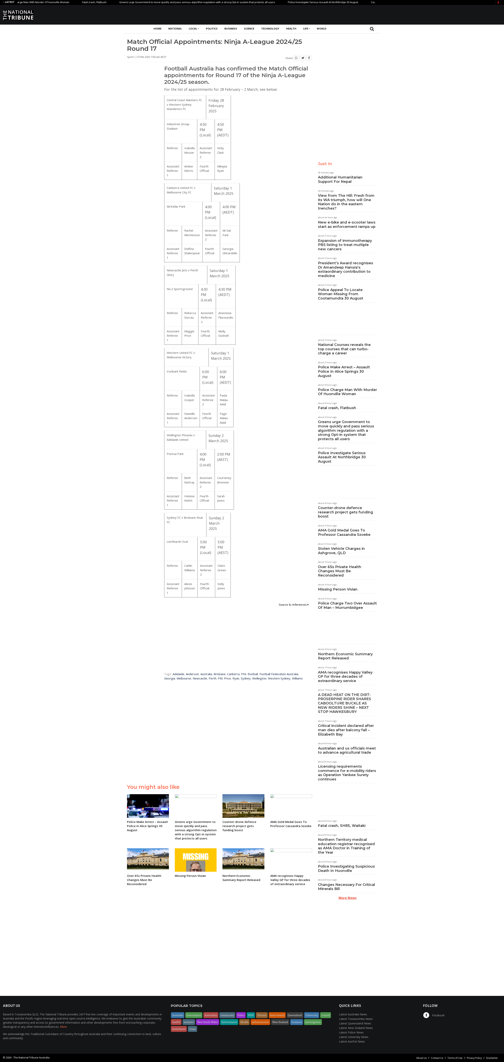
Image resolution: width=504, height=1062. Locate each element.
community (227, 1015)
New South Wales (207, 1022)
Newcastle (200, 678)
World (321, 28)
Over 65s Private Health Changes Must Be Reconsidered (339, 571)
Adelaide (178, 674)
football (253, 674)
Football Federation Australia (278, 674)
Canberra (233, 674)
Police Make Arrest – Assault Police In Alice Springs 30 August (344, 371)
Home (157, 28)
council (325, 1015)
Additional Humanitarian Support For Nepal (340, 179)
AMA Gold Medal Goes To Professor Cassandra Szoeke (344, 532)
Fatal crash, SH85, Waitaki (341, 826)
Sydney (246, 678)
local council (277, 1015)
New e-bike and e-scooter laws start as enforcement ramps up (346, 224)
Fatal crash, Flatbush (69, 2)
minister (189, 1022)
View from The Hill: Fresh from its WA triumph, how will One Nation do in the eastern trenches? (346, 202)
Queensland (295, 1015)
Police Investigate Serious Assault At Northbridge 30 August (297, 2)
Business (230, 28)
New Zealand (280, 1022)
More (63, 1027)
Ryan (236, 678)
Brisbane (220, 674)
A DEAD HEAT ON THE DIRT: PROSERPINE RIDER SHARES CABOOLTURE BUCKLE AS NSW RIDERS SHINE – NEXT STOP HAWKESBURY (344, 703)
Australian (211, 1015)
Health (291, 28)
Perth (212, 678)
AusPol (176, 1022)
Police (241, 1015)
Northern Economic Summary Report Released (345, 656)
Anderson (192, 674)
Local (193, 28)
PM (220, 678)
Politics (212, 28)
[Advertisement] (429, 14)
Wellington (259, 678)
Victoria (262, 1015)
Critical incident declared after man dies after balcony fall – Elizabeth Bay (346, 730)
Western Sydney (279, 678)
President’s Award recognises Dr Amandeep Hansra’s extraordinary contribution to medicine (345, 269)
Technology (270, 28)
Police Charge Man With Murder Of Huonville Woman (347, 392)
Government (193, 1015)
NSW (251, 1015)
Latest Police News (351, 1032)
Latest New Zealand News (356, 1028)
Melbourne (184, 678)
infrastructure (260, 1022)
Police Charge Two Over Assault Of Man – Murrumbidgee (347, 605)
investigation (313, 1022)
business (296, 1022)
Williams (297, 678)
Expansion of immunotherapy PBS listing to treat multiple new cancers (345, 244)
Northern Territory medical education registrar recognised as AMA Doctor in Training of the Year (346, 846)
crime (192, 1029)
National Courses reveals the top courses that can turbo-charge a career (344, 349)
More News (348, 898)
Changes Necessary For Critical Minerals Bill (346, 887)
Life (305, 28)
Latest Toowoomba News (356, 1019)
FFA (243, 674)
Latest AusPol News (352, 1041)
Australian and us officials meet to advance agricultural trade (347, 750)
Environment (229, 1022)
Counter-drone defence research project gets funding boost (345, 512)
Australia (206, 674)
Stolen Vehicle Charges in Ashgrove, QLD (341, 550)
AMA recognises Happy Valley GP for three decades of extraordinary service (345, 676)
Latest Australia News (353, 1014)
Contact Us (437, 1058)
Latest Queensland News (355, 1023)
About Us (421, 1058)
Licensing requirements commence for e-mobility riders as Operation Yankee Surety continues (347, 772)
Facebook (438, 1015)
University (311, 1015)
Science (249, 28)
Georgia (169, 678)
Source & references (293, 604)
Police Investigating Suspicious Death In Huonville (346, 868)
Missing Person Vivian (338, 589)
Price (227, 678)
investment (179, 1029)
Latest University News (353, 1037)
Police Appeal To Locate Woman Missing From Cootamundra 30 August (340, 294)
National (175, 28)
